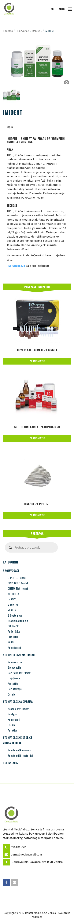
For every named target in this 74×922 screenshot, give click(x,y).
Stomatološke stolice (17, 737)
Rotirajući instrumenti (20, 673)
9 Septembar (15, 615)
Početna (8, 31)
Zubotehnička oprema (19, 750)
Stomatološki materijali (19, 655)
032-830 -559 (19, 847)
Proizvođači (22, 31)
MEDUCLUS (14, 594)
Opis (10, 127)
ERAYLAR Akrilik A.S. (18, 620)
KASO (10, 642)
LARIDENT (13, 637)
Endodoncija (14, 667)
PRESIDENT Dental (18, 583)
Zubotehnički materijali (20, 755)
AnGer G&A (14, 631)
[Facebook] (6, 882)
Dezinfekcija (15, 689)
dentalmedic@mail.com (26, 854)
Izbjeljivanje (14, 678)
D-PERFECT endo (17, 578)
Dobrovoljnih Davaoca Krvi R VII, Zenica (37, 862)
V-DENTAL (13, 604)
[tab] (9, 127)
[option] (37, 61)
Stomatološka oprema (18, 701)
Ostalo (11, 694)
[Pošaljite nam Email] (14, 882)
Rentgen (12, 714)
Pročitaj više (37, 361)
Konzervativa (15, 662)
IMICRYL (37, 31)
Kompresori (14, 719)
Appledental (14, 647)
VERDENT (13, 610)
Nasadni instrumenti (19, 709)
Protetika (13, 683)
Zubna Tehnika (12, 743)
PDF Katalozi (11, 763)
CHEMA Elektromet (18, 588)
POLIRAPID (13, 626)
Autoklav (12, 730)
